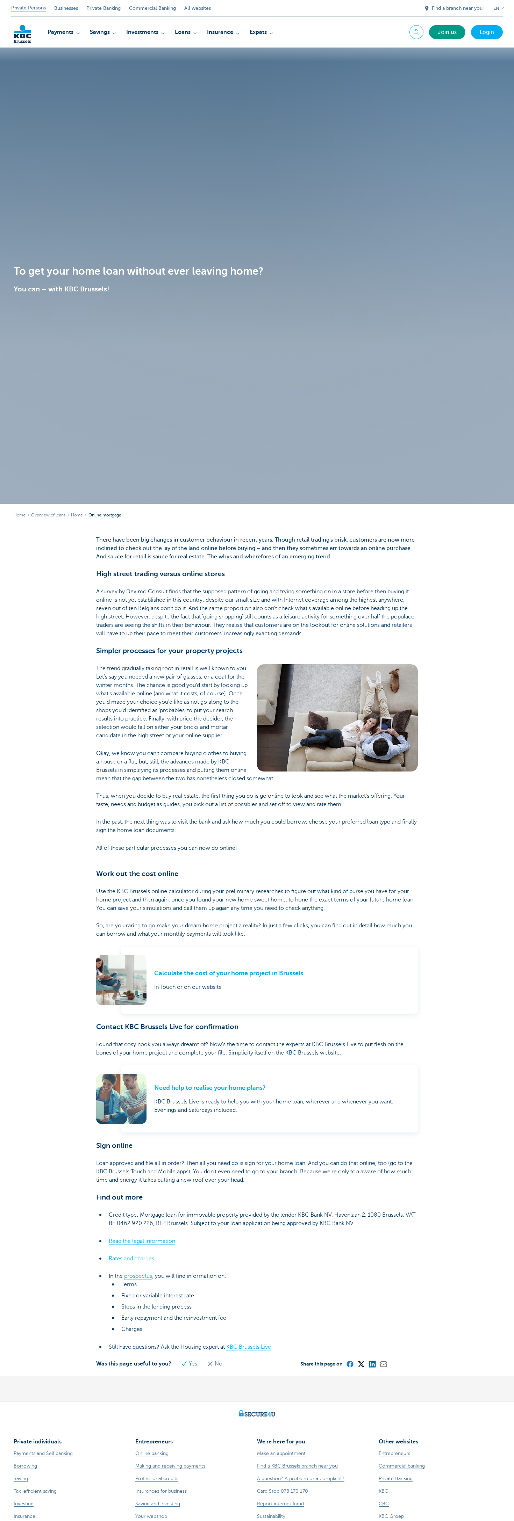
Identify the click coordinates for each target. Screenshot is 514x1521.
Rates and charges (131, 1258)
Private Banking (103, 8)
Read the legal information (142, 1241)
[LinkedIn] (372, 1364)
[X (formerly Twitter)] (361, 1364)
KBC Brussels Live (248, 1347)
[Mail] (383, 1364)
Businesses (66, 8)
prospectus (138, 1276)
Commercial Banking (152, 8)
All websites (197, 8)
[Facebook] (349, 1364)
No (217, 1364)
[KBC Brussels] (22, 31)
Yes (193, 1364)
